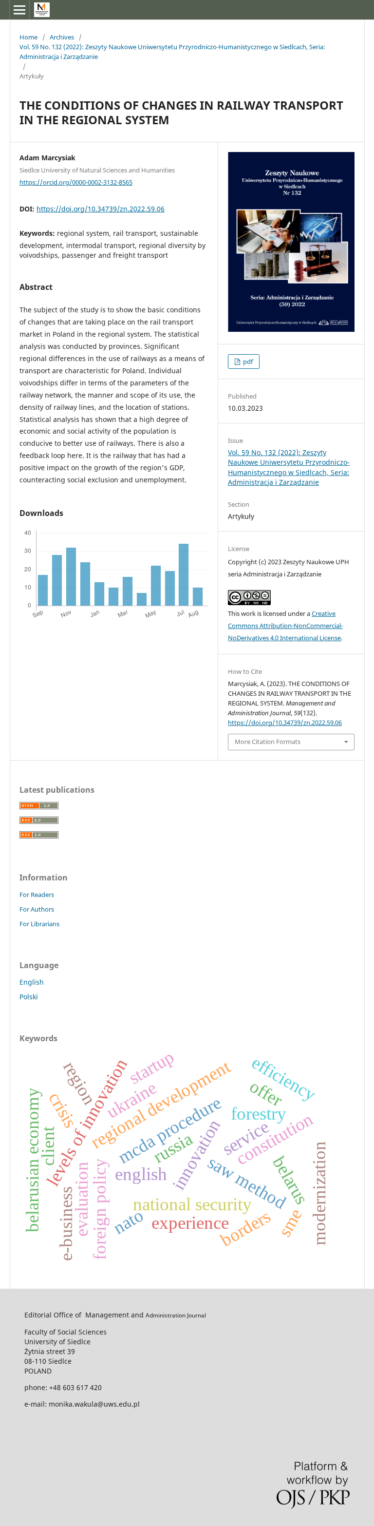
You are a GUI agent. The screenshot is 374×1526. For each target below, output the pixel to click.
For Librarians (39, 923)
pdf (247, 361)
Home (28, 37)
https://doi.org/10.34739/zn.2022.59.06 (101, 208)
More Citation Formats (267, 741)
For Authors (36, 909)
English (31, 982)
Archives (62, 37)
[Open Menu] (19, 9)
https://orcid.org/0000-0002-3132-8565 (75, 182)
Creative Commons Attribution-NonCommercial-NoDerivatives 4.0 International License (285, 625)
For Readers (36, 894)
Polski (28, 996)
